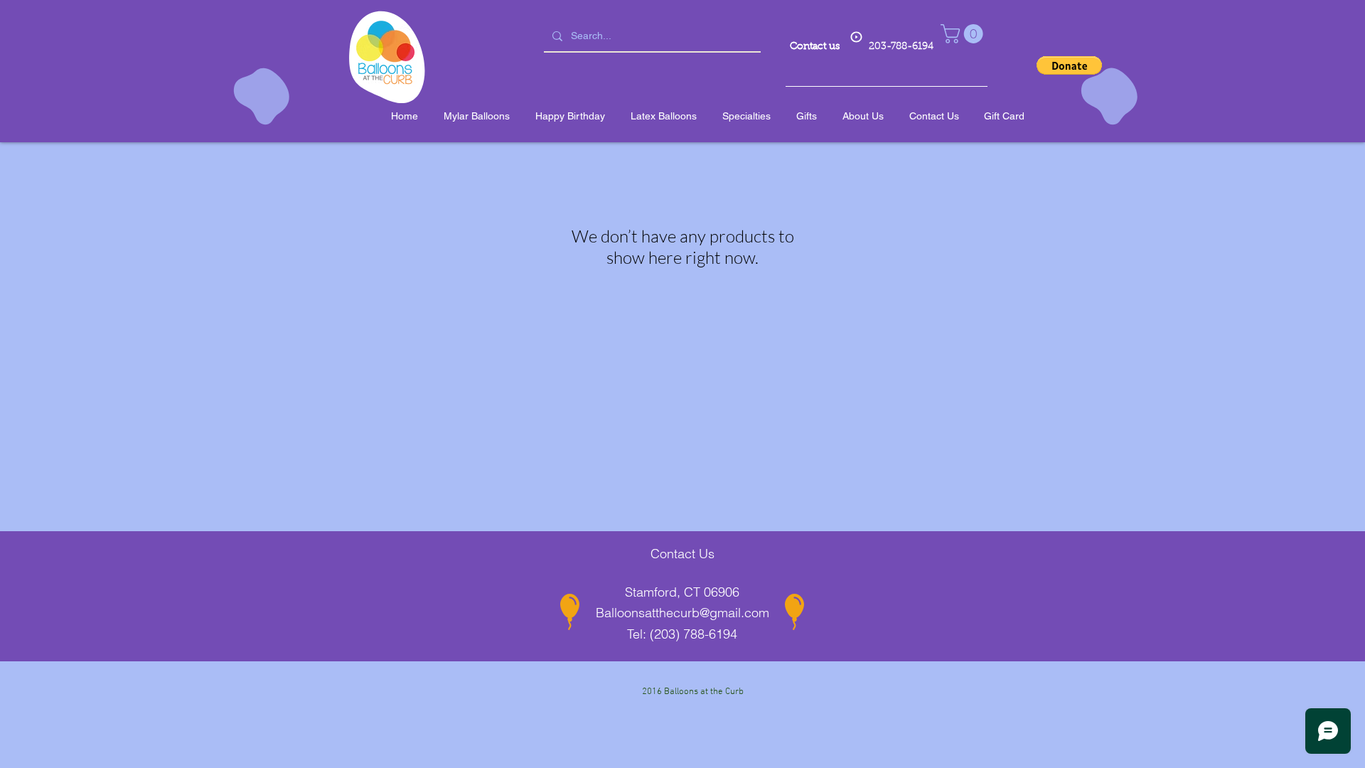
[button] (964, 33)
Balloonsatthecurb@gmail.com (682, 612)
